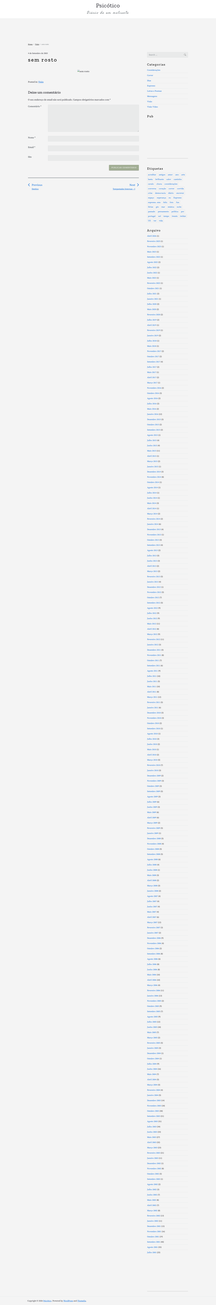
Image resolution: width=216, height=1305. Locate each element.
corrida (180, 188)
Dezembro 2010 (154, 712)
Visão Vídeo (152, 107)
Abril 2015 (151, 456)
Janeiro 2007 (152, 933)
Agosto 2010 (152, 733)
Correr (150, 75)
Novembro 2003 (154, 1105)
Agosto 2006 (152, 959)
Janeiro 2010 (152, 770)
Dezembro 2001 (154, 1226)
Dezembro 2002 (154, 1163)
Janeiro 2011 (152, 707)
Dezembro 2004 (154, 1053)
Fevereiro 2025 (153, 241)
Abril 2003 (151, 1142)
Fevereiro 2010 (153, 765)
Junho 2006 (152, 969)
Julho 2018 (151, 341)
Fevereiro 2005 (153, 1043)
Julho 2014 (151, 493)
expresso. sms (154, 202)
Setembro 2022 (153, 257)
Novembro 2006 (154, 943)
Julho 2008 (151, 864)
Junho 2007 (152, 906)
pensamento (163, 211)
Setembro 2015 (153, 430)
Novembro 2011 (154, 655)
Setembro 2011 (153, 665)
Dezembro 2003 (154, 1100)
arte (183, 174)
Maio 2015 (151, 451)
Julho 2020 (151, 304)
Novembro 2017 (154, 351)
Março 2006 (152, 985)
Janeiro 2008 (152, 891)
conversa (152, 188)
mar (163, 207)
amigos (162, 174)
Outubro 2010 (153, 723)
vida (161, 220)
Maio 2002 (151, 1200)
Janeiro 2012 (152, 644)
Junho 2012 (152, 618)
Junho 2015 (152, 445)
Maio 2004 (151, 1074)
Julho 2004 (151, 1064)
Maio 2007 (151, 912)
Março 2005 (152, 1037)
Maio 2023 (151, 252)
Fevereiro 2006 (153, 990)
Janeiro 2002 (152, 1221)
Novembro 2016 (154, 388)
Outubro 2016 (153, 393)
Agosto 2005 (152, 1016)
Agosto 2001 (152, 1247)
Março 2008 (152, 885)
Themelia (81, 1301)
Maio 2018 (151, 346)
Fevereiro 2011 (153, 702)
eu (170, 197)
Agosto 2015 (152, 435)
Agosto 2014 (152, 487)
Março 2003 (152, 1147)
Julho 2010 (151, 739)
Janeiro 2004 (152, 1095)
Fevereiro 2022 (153, 283)
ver (155, 220)
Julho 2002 (151, 1189)
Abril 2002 (151, 1205)
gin (157, 207)
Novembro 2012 (154, 592)
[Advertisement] (167, 142)
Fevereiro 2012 (153, 639)
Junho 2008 (152, 870)
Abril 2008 (151, 880)
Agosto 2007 (152, 896)
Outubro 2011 (153, 660)
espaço (151, 197)
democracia (160, 193)
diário (171, 193)
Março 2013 (152, 571)
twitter (183, 216)
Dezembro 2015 (154, 419)
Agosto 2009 (152, 796)
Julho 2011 (151, 676)
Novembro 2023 (154, 246)
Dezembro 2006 (154, 938)
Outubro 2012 (153, 597)
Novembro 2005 (154, 1001)
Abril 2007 (151, 917)
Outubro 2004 (153, 1058)
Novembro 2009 (154, 781)
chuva (159, 184)
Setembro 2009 (153, 791)
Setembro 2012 (153, 603)
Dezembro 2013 (154, 529)
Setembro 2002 (153, 1179)
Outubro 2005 (153, 1006)
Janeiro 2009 (152, 833)
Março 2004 (152, 1085)
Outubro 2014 (153, 482)
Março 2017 (152, 382)
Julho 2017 (151, 367)
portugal (152, 216)
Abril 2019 (151, 325)
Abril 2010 (151, 755)
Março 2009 (152, 823)
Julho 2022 (151, 267)
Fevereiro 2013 (153, 576)
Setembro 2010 (153, 728)
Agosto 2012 (152, 608)
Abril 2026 (151, 236)
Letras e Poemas (154, 91)
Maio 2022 (151, 278)
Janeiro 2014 (152, 524)
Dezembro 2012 (154, 587)
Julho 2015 (151, 440)
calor (168, 179)
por (182, 211)
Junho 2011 (152, 681)
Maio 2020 (151, 309)
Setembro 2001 (153, 1242)
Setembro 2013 (153, 545)
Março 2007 (152, 922)
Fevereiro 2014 (153, 519)
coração (162, 188)
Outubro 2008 (153, 849)
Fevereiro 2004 (153, 1090)
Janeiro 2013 (152, 582)
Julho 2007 (151, 901)
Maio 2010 (151, 749)
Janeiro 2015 (152, 466)
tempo (166, 216)
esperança (161, 197)
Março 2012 (152, 634)
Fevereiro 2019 (153, 330)
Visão (41, 82)
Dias (149, 80)
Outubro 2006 (153, 948)
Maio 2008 (151, 875)
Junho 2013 (152, 561)
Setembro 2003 (153, 1116)
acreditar (152, 174)
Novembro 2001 (154, 1231)
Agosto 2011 (152, 671)
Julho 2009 (151, 802)
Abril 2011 (151, 692)
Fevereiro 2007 (153, 927)
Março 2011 (152, 697)
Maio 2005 (151, 1032)
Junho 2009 (152, 807)
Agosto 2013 (152, 550)
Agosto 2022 (152, 262)
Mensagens (152, 96)
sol (159, 216)
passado (151, 211)
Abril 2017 (151, 377)
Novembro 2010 (154, 718)
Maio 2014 (151, 503)
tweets (175, 216)
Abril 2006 (151, 980)
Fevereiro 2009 (153, 828)
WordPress (68, 1301)
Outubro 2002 (153, 1174)
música (171, 207)
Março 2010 (152, 760)
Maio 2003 (151, 1137)
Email (31, 147)
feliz (165, 202)
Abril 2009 (151, 817)
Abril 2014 (151, 508)
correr (171, 188)
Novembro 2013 (154, 534)
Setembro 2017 (153, 362)
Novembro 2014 (154, 477)
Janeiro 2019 (152, 335)
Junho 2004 (152, 1069)
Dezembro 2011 (154, 650)
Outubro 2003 (153, 1111)
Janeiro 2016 (152, 414)
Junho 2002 (152, 1195)
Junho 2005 (152, 1027)
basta (150, 179)
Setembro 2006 (153, 954)
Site (30, 156)
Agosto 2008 (152, 859)
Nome (32, 137)
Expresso (151, 86)
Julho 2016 (151, 403)
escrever (180, 193)
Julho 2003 (151, 1126)
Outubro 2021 (153, 288)
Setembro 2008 (153, 854)
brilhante (159, 179)
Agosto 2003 (152, 1121)
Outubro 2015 (153, 424)
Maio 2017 (151, 372)
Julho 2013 (151, 555)
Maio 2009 (151, 812)
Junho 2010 (152, 744)
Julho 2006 (151, 964)
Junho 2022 (152, 272)
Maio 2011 (151, 686)
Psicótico (47, 1301)
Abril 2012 (151, 629)
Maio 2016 (151, 409)
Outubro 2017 (153, 356)
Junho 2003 (152, 1132)
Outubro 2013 (153, 540)
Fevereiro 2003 (153, 1153)
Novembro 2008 (154, 844)
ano (177, 174)
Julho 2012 (151, 613)
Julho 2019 (151, 320)
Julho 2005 (151, 1022)
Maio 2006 (151, 974)
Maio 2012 (151, 623)
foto (171, 202)
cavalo (151, 184)
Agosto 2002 (152, 1184)
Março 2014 (152, 513)
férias (150, 207)
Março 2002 (152, 1210)
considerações (170, 184)
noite (179, 207)
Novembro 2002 (154, 1168)
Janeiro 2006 (152, 996)
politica (175, 211)
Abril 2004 (151, 1079)
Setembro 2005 (153, 1011)
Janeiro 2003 (152, 1158)
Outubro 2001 (153, 1236)
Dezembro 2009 (154, 775)
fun (177, 202)
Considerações (153, 70)
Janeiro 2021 (152, 299)
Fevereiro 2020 (153, 314)
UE (149, 220)
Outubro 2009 (153, 786)
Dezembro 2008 (154, 838)
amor (170, 174)
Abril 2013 (151, 566)
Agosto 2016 (152, 398)
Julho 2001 (151, 1252)
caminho (178, 179)
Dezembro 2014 (154, 471)
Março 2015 (152, 461)
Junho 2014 (152, 498)
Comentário (34, 106)
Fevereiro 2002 (153, 1215)
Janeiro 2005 (152, 1048)
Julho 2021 (151, 293)
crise (150, 193)
